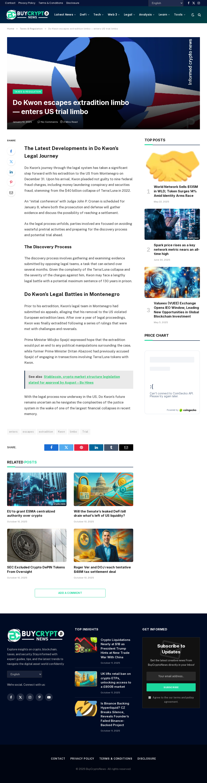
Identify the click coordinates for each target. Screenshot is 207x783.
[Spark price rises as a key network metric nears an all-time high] (172, 224)
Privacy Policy (26, 3)
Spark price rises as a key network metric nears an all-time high (177, 249)
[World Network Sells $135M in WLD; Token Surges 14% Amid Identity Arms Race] (172, 165)
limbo (73, 431)
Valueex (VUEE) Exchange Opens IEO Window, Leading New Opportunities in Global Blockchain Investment (176, 309)
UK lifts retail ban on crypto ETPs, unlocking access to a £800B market (116, 680)
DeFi (83, 15)
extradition (46, 431)
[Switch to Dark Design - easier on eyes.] (192, 14)
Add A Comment (70, 592)
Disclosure (72, 3)
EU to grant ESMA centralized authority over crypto (31, 513)
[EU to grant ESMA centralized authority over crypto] (37, 489)
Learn (163, 15)
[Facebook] (11, 151)
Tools (178, 15)
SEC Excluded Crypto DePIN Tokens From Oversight (36, 569)
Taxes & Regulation (27, 91)
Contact (10, 3)
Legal (128, 15)
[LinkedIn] (11, 172)
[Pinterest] (11, 182)
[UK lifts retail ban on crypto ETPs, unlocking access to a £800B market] (86, 679)
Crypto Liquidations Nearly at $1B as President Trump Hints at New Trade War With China (115, 648)
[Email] (11, 192)
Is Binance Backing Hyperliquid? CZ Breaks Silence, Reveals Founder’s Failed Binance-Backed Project (115, 714)
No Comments (49, 122)
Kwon (61, 431)
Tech (97, 15)
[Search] (199, 14)
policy (190, 697)
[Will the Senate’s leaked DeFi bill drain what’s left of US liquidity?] (103, 489)
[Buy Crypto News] (27, 14)
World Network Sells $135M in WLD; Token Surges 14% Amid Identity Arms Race (176, 191)
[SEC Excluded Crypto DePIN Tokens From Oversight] (37, 545)
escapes (28, 431)
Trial (85, 431)
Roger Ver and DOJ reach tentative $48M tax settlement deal (102, 569)
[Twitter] (11, 161)
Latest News (63, 15)
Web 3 (112, 15)
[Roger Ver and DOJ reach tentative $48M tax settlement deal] (103, 545)
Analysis (145, 15)
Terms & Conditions (51, 3)
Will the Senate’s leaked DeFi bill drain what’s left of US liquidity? (100, 513)
